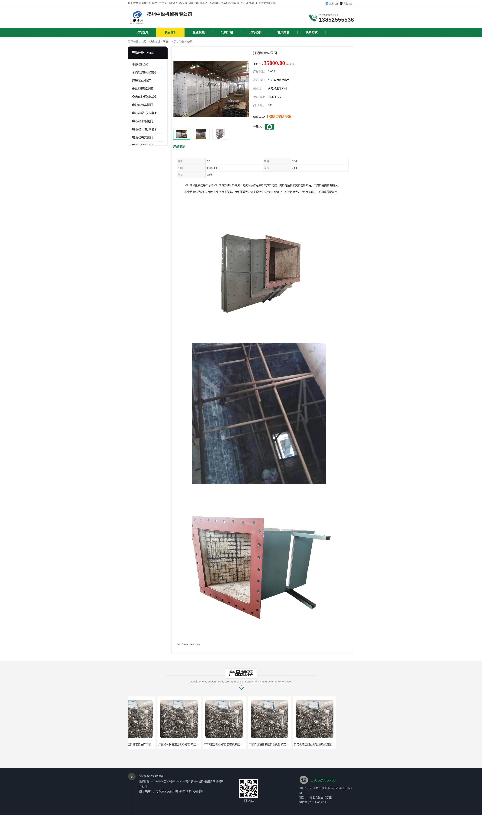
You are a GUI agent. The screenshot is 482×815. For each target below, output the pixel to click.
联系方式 (312, 32)
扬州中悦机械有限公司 (203, 781)
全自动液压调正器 (144, 72)
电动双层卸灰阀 (142, 88)
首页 (143, 41)
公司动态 (255, 32)
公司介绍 (227, 32)
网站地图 (197, 791)
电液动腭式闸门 (142, 137)
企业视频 (199, 32)
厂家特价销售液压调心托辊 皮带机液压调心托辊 (247, 744)
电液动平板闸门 (142, 121)
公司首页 (142, 32)
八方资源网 (159, 791)
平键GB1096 (140, 64)
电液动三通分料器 (144, 129)
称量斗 (167, 41)
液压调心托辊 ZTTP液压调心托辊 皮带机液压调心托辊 (341, 744)
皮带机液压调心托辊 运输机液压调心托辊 (289, 744)
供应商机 (170, 32)
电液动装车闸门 (142, 105)
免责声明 (172, 791)
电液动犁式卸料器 (144, 113)
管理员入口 (185, 791)
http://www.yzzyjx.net (189, 644)
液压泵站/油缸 (141, 80)
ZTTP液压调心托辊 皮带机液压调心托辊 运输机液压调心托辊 (210, 744)
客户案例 (283, 32)
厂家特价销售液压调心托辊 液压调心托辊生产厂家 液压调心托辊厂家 (169, 744)
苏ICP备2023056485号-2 (177, 781)
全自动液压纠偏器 (144, 96)
